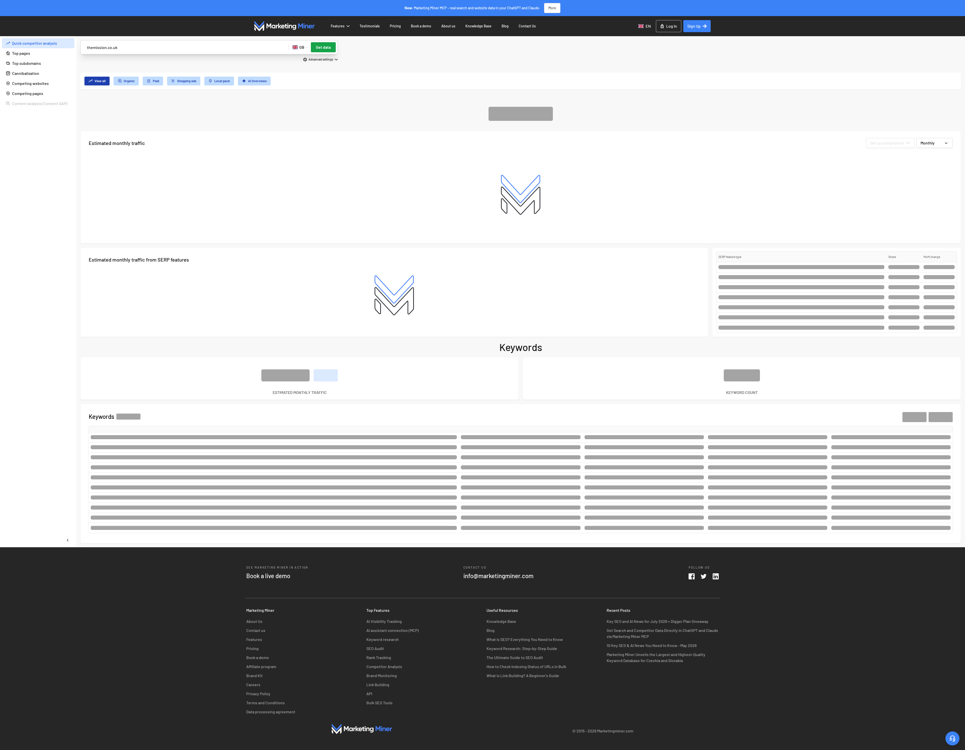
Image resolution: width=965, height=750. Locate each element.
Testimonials (370, 26)
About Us (254, 621)
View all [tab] (100, 81)
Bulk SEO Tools (379, 702)
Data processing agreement (270, 711)
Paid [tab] (156, 81)
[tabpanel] (520, 325)
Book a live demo (268, 575)
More (552, 8)
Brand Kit (254, 675)
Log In (671, 26)
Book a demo (421, 26)
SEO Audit (375, 648)
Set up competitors (887, 142)
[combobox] (645, 26)
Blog (505, 26)
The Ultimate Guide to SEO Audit (515, 657)
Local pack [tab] (222, 81)
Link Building (377, 684)
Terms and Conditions (265, 702)
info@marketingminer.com (498, 575)
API (369, 693)
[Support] (952, 738)
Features (338, 26)
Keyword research (382, 639)
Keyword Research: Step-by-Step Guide (522, 648)
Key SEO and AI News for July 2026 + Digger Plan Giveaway (657, 621)
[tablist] (520, 81)
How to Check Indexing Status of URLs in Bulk (526, 666)
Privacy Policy (258, 693)
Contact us (255, 630)
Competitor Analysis (384, 666)
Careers (253, 684)
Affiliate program (261, 666)
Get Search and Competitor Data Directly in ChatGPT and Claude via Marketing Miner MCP (662, 633)
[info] (69, 43)
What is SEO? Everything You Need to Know (525, 639)
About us (448, 26)
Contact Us (527, 26)
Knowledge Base (478, 26)
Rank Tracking (378, 657)
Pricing (395, 26)
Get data (323, 47)
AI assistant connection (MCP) (392, 630)
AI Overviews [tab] (257, 81)
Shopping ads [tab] (186, 81)
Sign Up (694, 26)
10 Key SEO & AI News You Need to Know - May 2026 (652, 645)
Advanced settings (321, 59)
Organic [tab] (129, 81)
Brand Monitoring (381, 675)
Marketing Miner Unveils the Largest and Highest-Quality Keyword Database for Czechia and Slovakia (656, 657)
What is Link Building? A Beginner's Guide (523, 675)
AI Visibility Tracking (384, 621)
